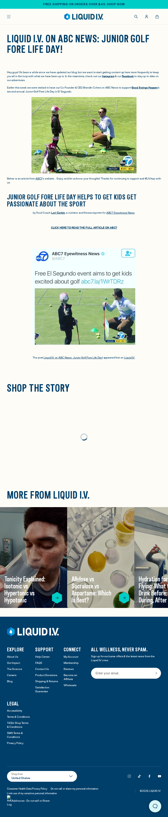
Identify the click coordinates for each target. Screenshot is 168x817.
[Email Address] (126, 673)
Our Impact (13, 663)
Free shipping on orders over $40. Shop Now (84, 4)
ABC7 (38, 178)
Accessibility (14, 710)
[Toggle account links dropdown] (146, 16)
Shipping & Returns (46, 681)
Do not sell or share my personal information (74, 788)
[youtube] (159, 776)
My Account (71, 656)
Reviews (69, 669)
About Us (12, 656)
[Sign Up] (156, 673)
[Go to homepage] (84, 16)
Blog (9, 681)
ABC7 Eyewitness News (120, 212)
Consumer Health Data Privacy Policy (27, 788)
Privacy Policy (15, 743)
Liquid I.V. (129, 357)
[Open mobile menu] (8, 16)
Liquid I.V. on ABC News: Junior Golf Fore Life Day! (73, 357)
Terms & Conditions (18, 717)
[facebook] (149, 776)
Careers (11, 675)
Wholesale (70, 685)
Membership (71, 663)
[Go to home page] (33, 631)
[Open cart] (157, 16)
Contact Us (42, 669)
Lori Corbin (58, 212)
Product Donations (46, 675)
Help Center (42, 656)
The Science (14, 669)
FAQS (38, 663)
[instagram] (129, 776)
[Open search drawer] (136, 16)
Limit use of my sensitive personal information (32, 793)
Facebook (128, 76)
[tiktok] (139, 776)
